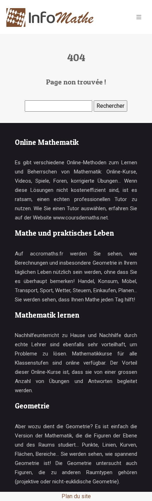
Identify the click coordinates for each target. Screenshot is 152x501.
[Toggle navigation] (139, 17)
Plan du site (76, 496)
